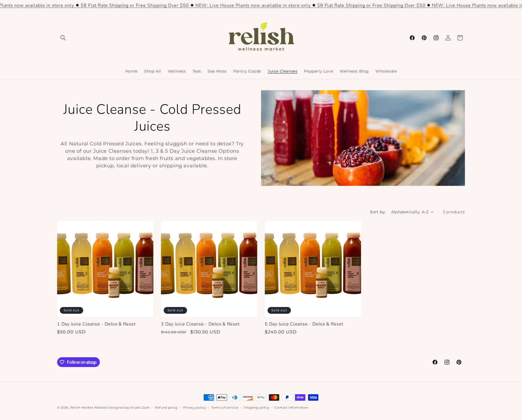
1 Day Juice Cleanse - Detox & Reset (96, 324)
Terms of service (224, 407)
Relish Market (81, 407)
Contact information (291, 407)
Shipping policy (256, 407)
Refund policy (166, 407)
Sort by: (378, 211)
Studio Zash (140, 407)
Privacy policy (194, 407)
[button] (63, 38)
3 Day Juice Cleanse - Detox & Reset (200, 324)
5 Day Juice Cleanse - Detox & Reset (304, 324)
